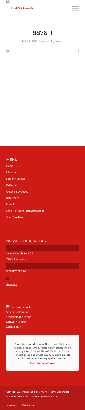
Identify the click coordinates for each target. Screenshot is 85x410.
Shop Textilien (14, 217)
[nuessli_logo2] (35, 8)
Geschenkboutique (17, 191)
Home (9, 165)
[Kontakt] (7, 278)
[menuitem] (73, 8)
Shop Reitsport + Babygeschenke (25, 210)
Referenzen (12, 197)
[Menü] (73, 8)
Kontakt (11, 204)
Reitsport (11, 185)
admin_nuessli (54, 41)
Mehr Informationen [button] (42, 363)
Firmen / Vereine (15, 178)
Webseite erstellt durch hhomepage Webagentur (31, 396)
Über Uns (11, 172)
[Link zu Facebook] (76, 401)
